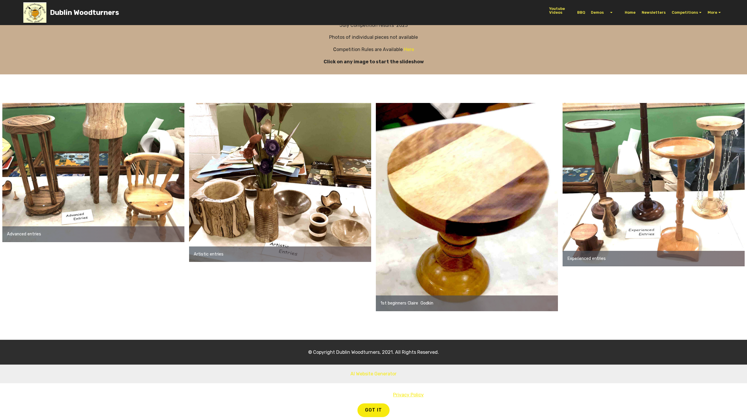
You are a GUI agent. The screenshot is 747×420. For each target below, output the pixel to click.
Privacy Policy (408, 395)
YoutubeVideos (557, 10)
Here (409, 49)
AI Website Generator (373, 374)
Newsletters (654, 12)
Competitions (685, 12)
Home (627, 12)
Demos (600, 12)
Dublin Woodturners (84, 12)
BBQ (581, 12)
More (712, 12)
